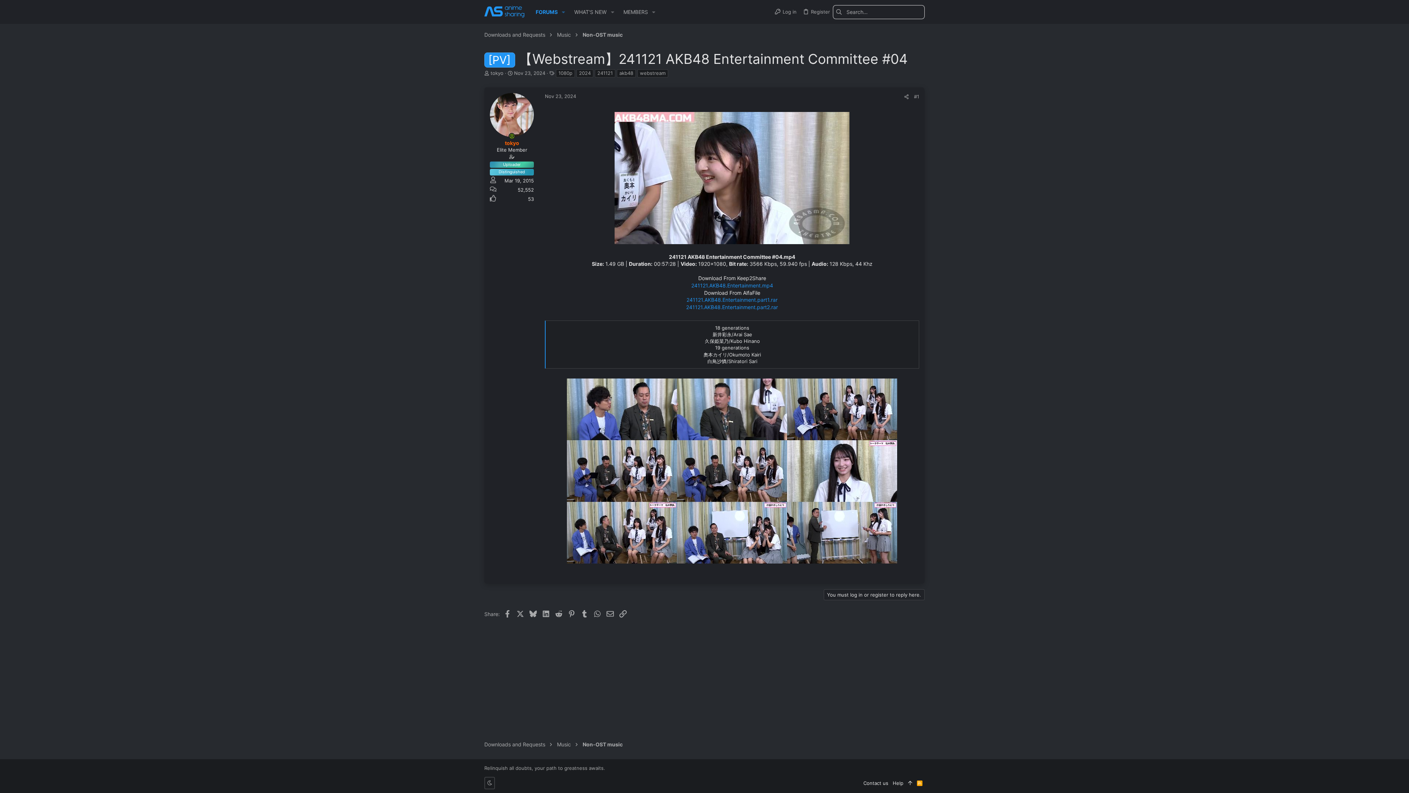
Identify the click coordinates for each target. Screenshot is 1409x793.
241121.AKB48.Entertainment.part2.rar (732, 307)
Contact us (875, 783)
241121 (605, 73)
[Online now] (512, 136)
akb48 (626, 73)
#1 (916, 96)
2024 (585, 73)
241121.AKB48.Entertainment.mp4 (732, 285)
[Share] (906, 96)
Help (898, 783)
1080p (565, 73)
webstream (653, 73)
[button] (563, 12)
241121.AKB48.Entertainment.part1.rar (732, 300)
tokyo (497, 73)
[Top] (910, 783)
